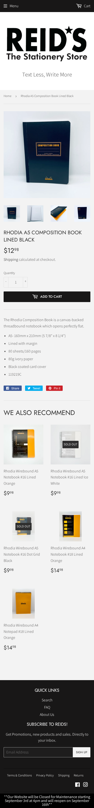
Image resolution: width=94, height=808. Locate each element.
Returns (78, 775)
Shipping (11, 259)
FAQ (47, 707)
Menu (14, 5)
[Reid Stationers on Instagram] (85, 785)
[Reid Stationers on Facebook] (77, 785)
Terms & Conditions (19, 775)
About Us (47, 714)
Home (7, 96)
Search (47, 700)
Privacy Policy (45, 775)
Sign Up (81, 752)
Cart (86, 5)
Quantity (9, 273)
